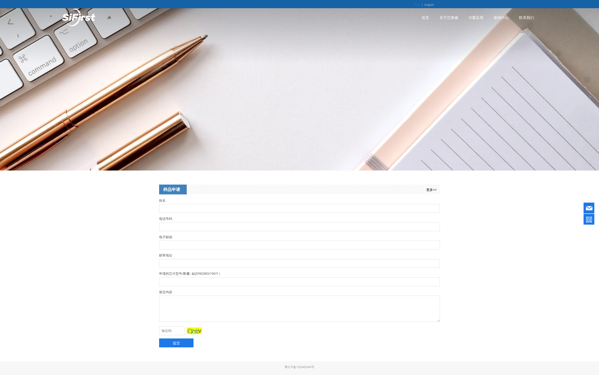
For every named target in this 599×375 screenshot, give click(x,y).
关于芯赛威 (448, 17)
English (429, 5)
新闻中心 (501, 17)
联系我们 (526, 17)
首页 (425, 17)
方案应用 (475, 17)
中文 (417, 5)
